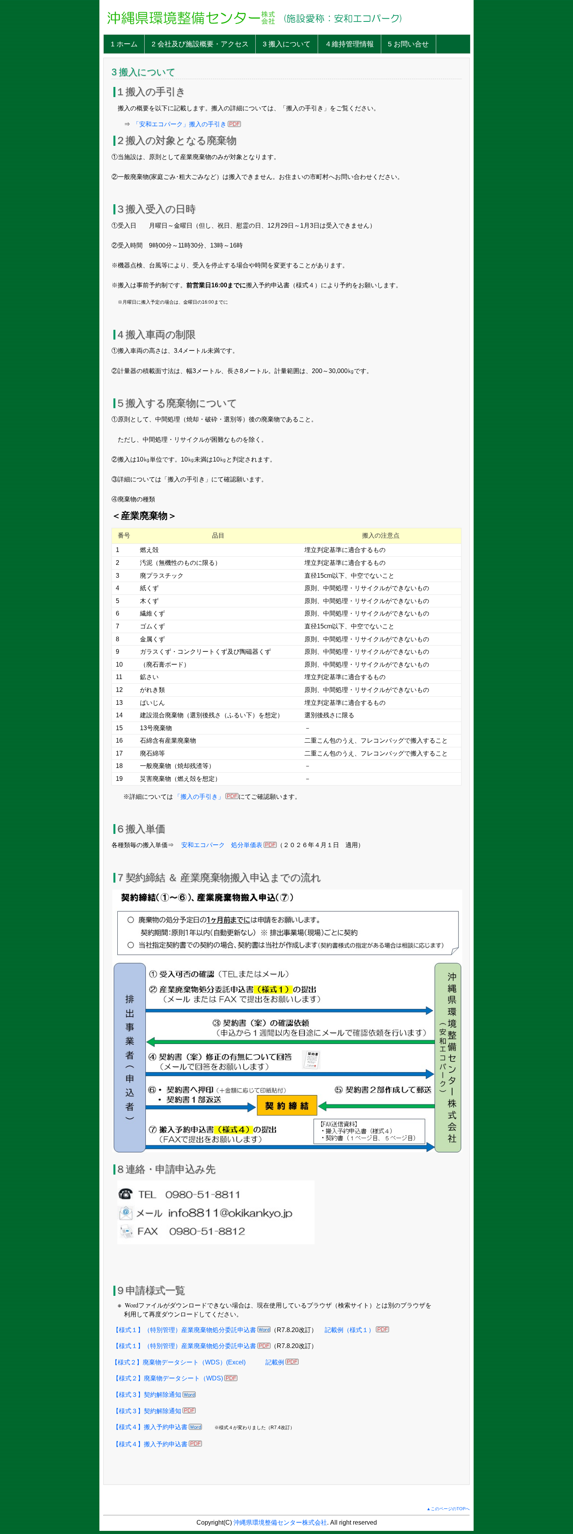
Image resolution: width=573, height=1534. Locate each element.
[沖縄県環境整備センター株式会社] (191, 30)
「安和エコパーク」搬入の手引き (179, 124)
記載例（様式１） (350, 1330)
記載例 (274, 1362)
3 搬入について (287, 44)
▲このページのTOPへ (448, 1508)
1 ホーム (124, 44)
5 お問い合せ (408, 44)
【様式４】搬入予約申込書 (150, 1427)
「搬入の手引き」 (199, 796)
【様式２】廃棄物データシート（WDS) (168, 1378)
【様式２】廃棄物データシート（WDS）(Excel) (178, 1362)
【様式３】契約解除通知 (147, 1394)
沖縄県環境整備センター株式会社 (280, 1522)
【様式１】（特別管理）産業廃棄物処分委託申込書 (184, 1330)
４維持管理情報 (349, 44)
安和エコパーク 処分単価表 (221, 845)
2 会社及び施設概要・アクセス (200, 44)
